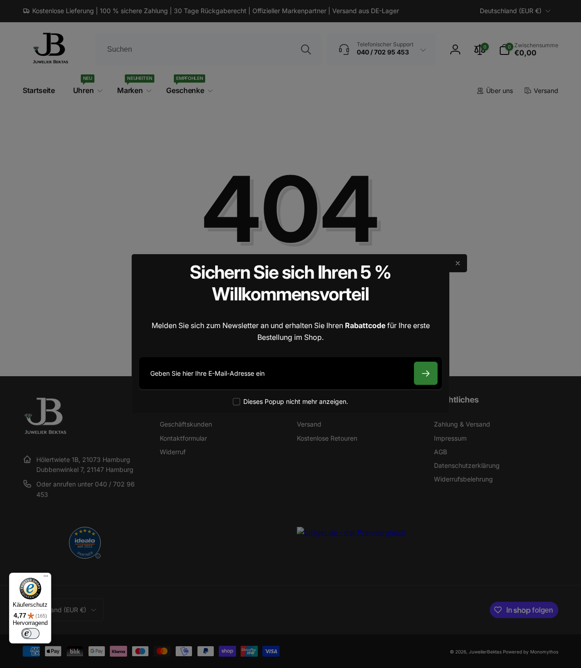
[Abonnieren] (426, 373)
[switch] (30, 633)
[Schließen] (458, 263)
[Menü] (45, 578)
